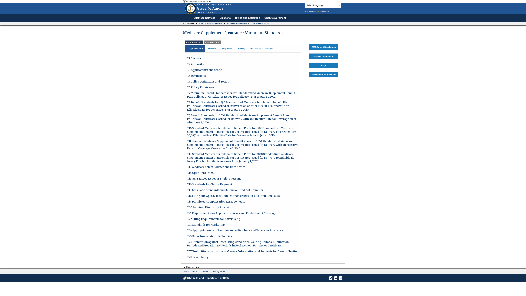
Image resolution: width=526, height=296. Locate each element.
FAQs (323, 65)
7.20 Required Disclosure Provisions (210, 207)
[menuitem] (204, 18)
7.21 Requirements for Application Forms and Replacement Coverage (231, 213)
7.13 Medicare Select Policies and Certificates (216, 167)
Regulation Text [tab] (195, 49)
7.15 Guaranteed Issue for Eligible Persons (214, 178)
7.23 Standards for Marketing (206, 224)
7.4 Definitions (196, 75)
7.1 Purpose (194, 58)
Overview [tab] (212, 49)
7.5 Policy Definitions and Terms (208, 81)
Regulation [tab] (227, 49)
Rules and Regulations (237, 23)
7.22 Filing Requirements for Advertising (213, 219)
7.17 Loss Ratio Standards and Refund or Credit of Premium (225, 190)
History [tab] (241, 49)
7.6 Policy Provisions (200, 87)
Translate (325, 12)
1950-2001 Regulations (324, 56)
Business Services (204, 18)
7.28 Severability (198, 257)
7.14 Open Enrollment (201, 172)
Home (201, 23)
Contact (194, 271)
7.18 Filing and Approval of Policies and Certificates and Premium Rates (233, 195)
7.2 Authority (195, 64)
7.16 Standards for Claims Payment (209, 184)
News (205, 271)
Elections (225, 18)
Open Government (275, 18)
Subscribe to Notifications (323, 74)
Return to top (192, 267)
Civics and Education (247, 18)
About (186, 271)
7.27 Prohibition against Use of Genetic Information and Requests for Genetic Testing (242, 251)
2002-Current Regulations (324, 47)
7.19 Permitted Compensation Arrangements (216, 201)
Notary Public (219, 271)
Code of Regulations (260, 23)
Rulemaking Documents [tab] (261, 49)
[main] (263, 144)
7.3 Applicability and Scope (204, 70)
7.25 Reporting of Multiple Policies (209, 236)
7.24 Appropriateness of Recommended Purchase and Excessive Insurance (235, 230)
